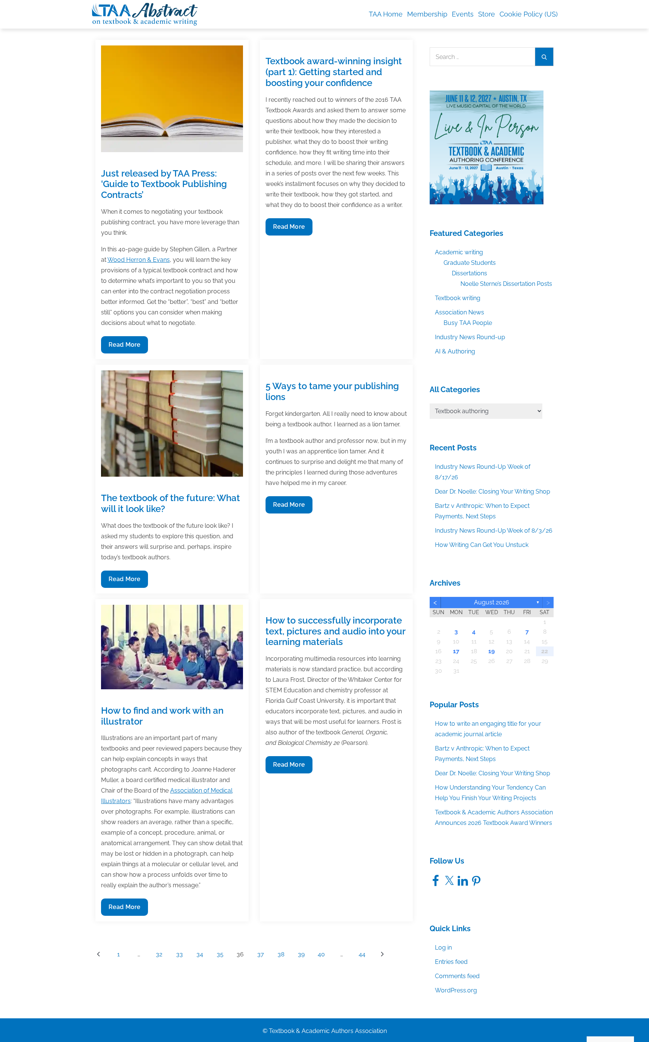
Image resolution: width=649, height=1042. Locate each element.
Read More (124, 347)
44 (362, 954)
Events (463, 14)
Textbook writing (457, 298)
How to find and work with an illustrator (162, 716)
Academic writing (459, 252)
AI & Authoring (455, 351)
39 (301, 954)
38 (281, 954)
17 (456, 651)
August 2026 (491, 602)
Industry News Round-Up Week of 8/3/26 (493, 530)
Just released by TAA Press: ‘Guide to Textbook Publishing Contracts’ (164, 184)
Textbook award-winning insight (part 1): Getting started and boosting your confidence (334, 72)
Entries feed (451, 961)
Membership (427, 14)
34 (199, 954)
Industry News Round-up (470, 337)
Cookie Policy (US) (529, 14)
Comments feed (457, 976)
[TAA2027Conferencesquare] (486, 147)
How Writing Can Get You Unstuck (481, 544)
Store (486, 14)
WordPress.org (456, 990)
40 (321, 954)
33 (179, 954)
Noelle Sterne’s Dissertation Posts (506, 283)
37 (260, 954)
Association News (459, 312)
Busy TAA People (468, 322)
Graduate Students (470, 262)
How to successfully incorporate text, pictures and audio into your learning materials (335, 631)
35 (220, 954)
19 (491, 651)
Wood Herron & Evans (138, 259)
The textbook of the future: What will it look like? (170, 503)
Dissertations (469, 273)
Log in (443, 947)
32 (159, 954)
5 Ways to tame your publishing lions (332, 391)
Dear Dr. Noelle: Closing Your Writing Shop (492, 491)
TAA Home (386, 14)
